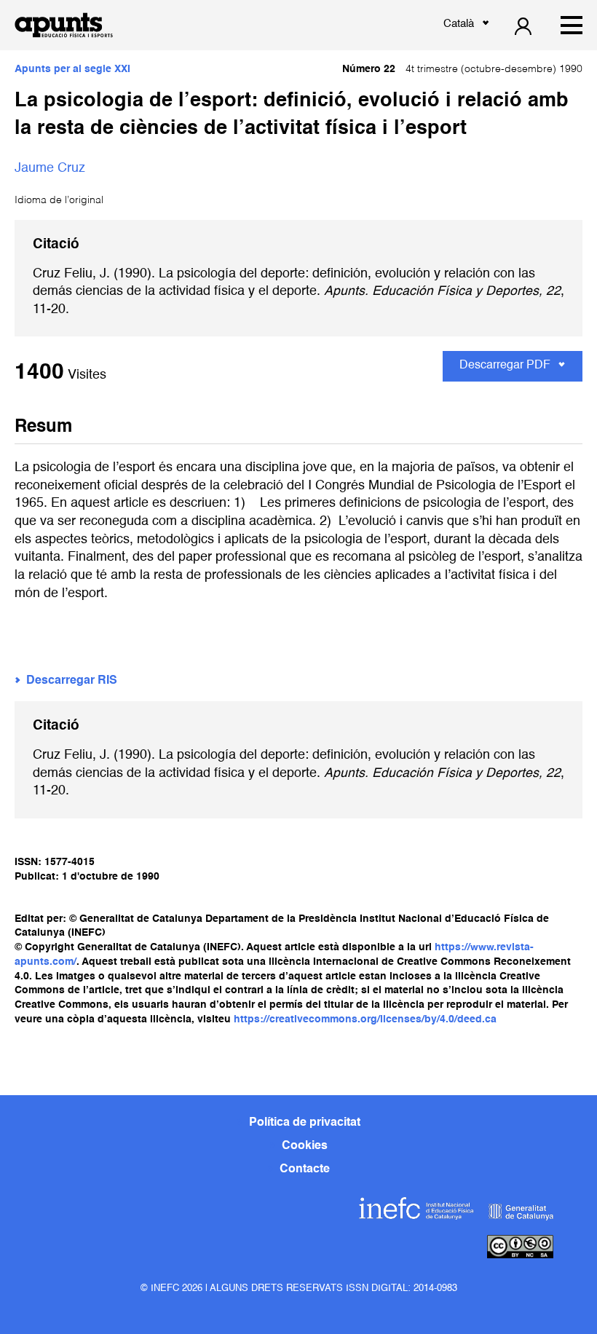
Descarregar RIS (71, 681)
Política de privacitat (304, 1123)
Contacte (305, 1169)
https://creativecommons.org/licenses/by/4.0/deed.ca (365, 1019)
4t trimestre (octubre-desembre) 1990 (462, 69)
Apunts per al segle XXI (72, 69)
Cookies (305, 1146)
